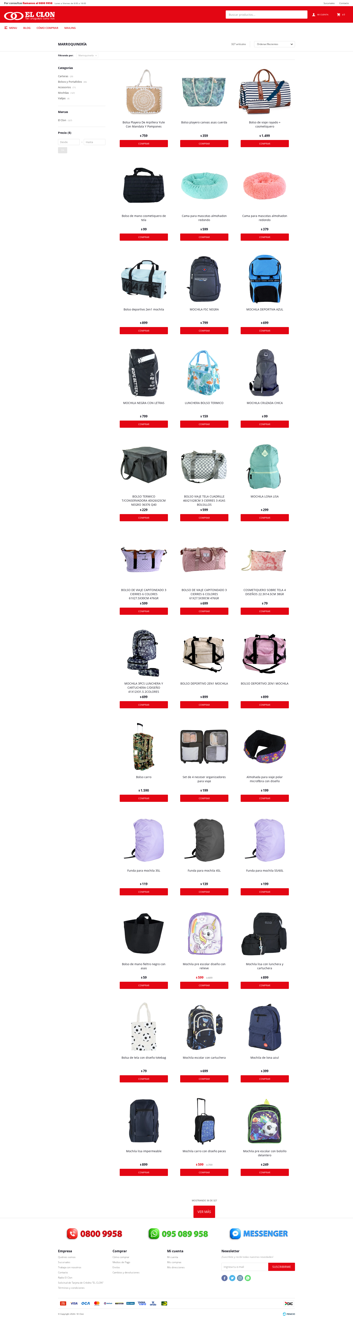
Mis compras (174, 1262)
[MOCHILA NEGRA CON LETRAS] (144, 372)
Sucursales (329, 3)
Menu (13, 28)
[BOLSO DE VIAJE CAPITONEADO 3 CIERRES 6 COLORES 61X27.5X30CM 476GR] (144, 560)
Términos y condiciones (71, 1288)
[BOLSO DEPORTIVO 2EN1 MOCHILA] (204, 653)
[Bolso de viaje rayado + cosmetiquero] (265, 92)
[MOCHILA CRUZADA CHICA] (265, 372)
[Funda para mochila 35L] (144, 840)
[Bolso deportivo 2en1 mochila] (144, 279)
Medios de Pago (121, 1262)
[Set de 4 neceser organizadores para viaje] (204, 747)
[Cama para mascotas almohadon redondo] (204, 185)
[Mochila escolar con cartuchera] (204, 1027)
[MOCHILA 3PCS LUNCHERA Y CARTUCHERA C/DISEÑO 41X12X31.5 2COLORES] (144, 653)
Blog (26, 28)
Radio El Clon (65, 1277)
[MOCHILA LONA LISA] (265, 466)
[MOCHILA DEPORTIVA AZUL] (265, 279)
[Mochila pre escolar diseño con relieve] (204, 934)
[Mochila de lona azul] (265, 1027)
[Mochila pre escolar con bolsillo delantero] (265, 1121)
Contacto (344, 3)
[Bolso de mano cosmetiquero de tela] (144, 185)
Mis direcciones (176, 1267)
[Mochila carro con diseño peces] (204, 1121)
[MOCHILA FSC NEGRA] (204, 279)
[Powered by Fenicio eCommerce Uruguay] (289, 1314)
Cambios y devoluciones (126, 1272)
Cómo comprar (47, 28)
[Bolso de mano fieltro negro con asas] (144, 934)
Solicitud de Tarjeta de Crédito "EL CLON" (80, 1282)
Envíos (116, 1267)
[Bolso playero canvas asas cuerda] (204, 92)
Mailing (70, 28)
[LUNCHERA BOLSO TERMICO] (204, 372)
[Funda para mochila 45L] (204, 840)
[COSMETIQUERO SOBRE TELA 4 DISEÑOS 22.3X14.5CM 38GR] (265, 560)
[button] (302, 14)
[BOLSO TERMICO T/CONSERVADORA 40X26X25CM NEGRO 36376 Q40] (144, 466)
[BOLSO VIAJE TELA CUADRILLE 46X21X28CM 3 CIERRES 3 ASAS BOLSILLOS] (204, 466)
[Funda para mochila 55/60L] (265, 840)
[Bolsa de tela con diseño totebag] (144, 1027)
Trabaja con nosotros (69, 1267)
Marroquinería (86, 55)
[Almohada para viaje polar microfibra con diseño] (265, 747)
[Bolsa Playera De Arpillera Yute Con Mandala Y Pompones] (144, 92)
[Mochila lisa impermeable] (144, 1121)
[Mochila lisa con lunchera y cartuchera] (265, 934)
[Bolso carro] (144, 747)
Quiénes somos (67, 1257)
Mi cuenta (172, 1257)
